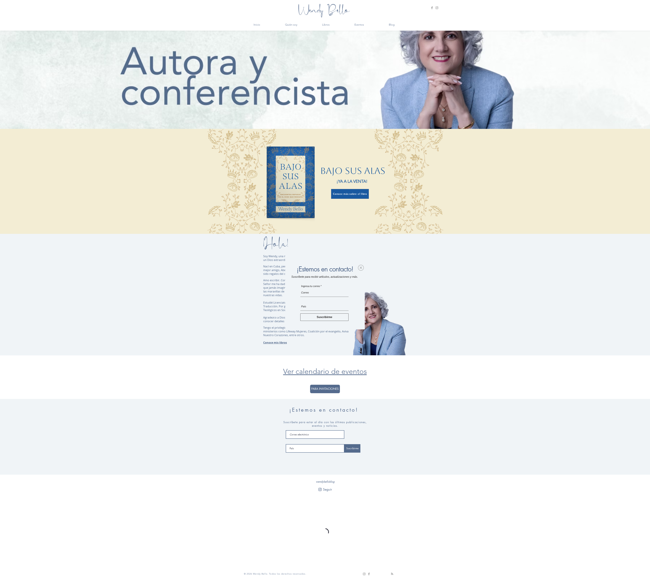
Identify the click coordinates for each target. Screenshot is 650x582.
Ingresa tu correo (310, 286)
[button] (361, 268)
